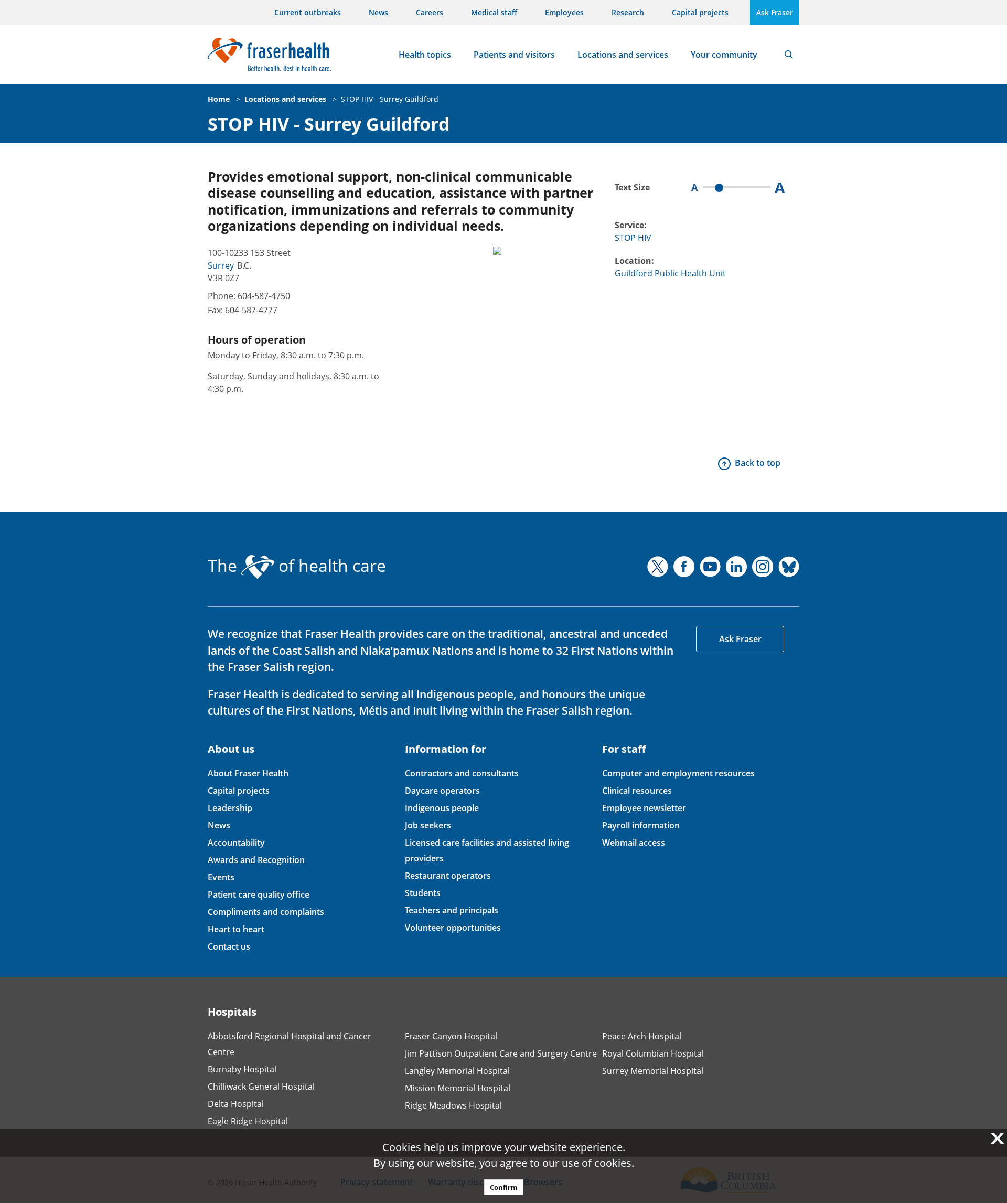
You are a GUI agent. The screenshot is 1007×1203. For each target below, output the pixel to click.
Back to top (757, 463)
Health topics (425, 54)
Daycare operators (442, 790)
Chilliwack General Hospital (261, 1086)
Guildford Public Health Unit (670, 273)
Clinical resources (637, 790)
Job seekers (428, 825)
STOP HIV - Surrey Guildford (389, 99)
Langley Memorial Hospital (457, 1071)
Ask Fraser (774, 12)
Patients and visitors (514, 54)
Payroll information (641, 825)
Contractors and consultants (462, 773)
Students (423, 893)
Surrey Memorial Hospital (652, 1071)
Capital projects (700, 12)
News (378, 12)
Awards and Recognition (256, 860)
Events (221, 877)
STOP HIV (633, 237)
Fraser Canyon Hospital (451, 1036)
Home (219, 99)
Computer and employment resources (678, 773)
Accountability (236, 842)
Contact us (229, 946)
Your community (724, 54)
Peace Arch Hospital (641, 1036)
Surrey (221, 265)
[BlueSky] (788, 566)
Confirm (504, 1187)
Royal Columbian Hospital (653, 1053)
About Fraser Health (248, 773)
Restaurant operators (448, 875)
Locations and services (622, 54)
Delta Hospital (236, 1104)
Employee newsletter (644, 808)
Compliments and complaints (266, 912)
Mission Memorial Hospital (457, 1088)
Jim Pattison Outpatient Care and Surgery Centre (501, 1053)
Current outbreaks (307, 12)
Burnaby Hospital (242, 1069)
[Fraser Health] (269, 53)
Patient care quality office (258, 894)
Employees (564, 12)
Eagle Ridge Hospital (248, 1121)
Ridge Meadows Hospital (453, 1105)
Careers (429, 12)
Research (628, 12)
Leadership (230, 808)
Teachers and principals (451, 910)
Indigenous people (442, 808)
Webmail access (633, 842)
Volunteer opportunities (453, 927)
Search (789, 54)
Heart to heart (236, 929)
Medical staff (494, 12)
